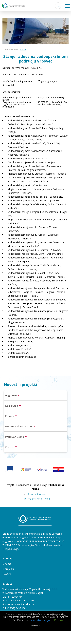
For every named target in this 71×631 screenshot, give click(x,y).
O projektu (8, 568)
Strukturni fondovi (37, 494)
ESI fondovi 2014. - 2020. (37, 499)
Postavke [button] (59, 620)
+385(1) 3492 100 (16, 608)
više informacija (40, 620)
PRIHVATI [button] (35, 625)
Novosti (23, 49)
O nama (6, 563)
